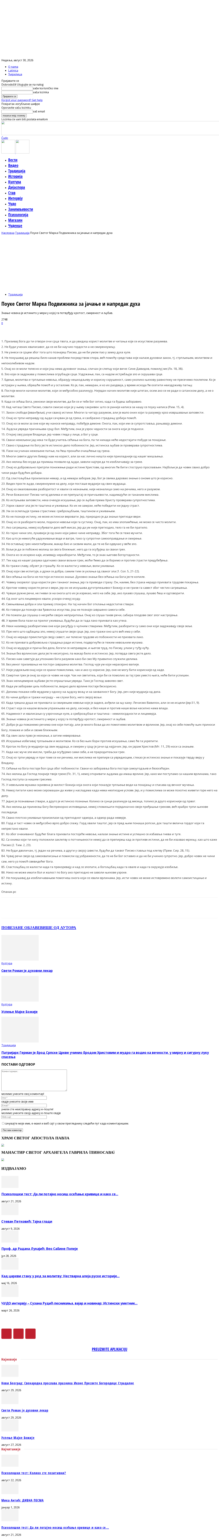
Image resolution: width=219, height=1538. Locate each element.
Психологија (18, 214)
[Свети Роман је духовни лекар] (20, 959)
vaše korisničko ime (45, 88)
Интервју (15, 198)
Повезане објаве (20, 927)
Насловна (7, 233)
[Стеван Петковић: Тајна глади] (9, 1214)
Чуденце (15, 225)
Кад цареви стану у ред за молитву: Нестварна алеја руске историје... (60, 1276)
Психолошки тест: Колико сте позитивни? (33, 1473)
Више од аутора (58, 927)
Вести (12, 160)
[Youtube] (30, 1334)
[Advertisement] (109, 260)
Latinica (13, 70)
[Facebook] (6, 1334)
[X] (18, 1334)
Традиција (16, 170)
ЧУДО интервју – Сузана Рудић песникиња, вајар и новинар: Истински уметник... (69, 1303)
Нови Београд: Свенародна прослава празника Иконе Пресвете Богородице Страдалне (67, 1383)
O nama (13, 67)
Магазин (15, 220)
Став (11, 192)
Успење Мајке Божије (19, 1011)
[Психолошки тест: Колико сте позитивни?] (9, 1466)
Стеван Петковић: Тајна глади (26, 1221)
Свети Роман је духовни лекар (27, 970)
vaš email (39, 111)
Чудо (12, 203)
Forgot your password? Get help (22, 100)
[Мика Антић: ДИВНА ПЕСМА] (9, 1493)
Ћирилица (15, 74)
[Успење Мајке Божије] (20, 1000)
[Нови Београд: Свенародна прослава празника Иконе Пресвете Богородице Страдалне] (9, 1376)
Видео (13, 165)
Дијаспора (16, 187)
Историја (15, 176)
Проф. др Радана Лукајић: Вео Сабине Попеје (39, 1248)
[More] (88, 328)
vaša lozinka (41, 92)
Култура (14, 181)
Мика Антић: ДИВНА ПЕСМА (22, 1500)
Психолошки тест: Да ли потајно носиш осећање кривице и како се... (59, 1194)
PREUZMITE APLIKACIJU (109, 1349)
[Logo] (8, 152)
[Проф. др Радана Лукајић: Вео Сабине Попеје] (9, 1241)
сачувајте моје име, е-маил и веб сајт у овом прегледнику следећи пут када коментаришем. (67, 1123)
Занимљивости (20, 209)
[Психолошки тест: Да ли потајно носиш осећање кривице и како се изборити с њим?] (9, 1187)
